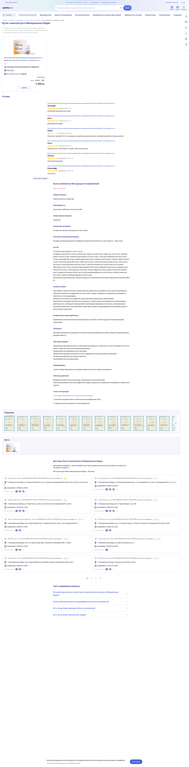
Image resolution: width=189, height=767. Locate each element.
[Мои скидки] (186, 22)
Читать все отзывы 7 (40, 178)
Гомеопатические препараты (32, 20)
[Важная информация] (186, 39)
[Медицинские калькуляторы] (186, 33)
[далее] (175, 423)
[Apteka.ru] (10, 8)
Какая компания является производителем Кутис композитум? (81, 601)
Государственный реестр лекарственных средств (74, 395)
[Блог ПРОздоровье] (186, 27)
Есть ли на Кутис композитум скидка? (69, 614)
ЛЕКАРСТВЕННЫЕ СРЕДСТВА (15, 20)
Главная (4, 20)
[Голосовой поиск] (121, 8)
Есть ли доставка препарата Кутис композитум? (74, 608)
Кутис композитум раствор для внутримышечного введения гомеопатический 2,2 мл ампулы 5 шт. (23, 59)
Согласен (136, 761)
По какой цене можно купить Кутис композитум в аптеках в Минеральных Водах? (86, 593)
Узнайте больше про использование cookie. (63, 763)
